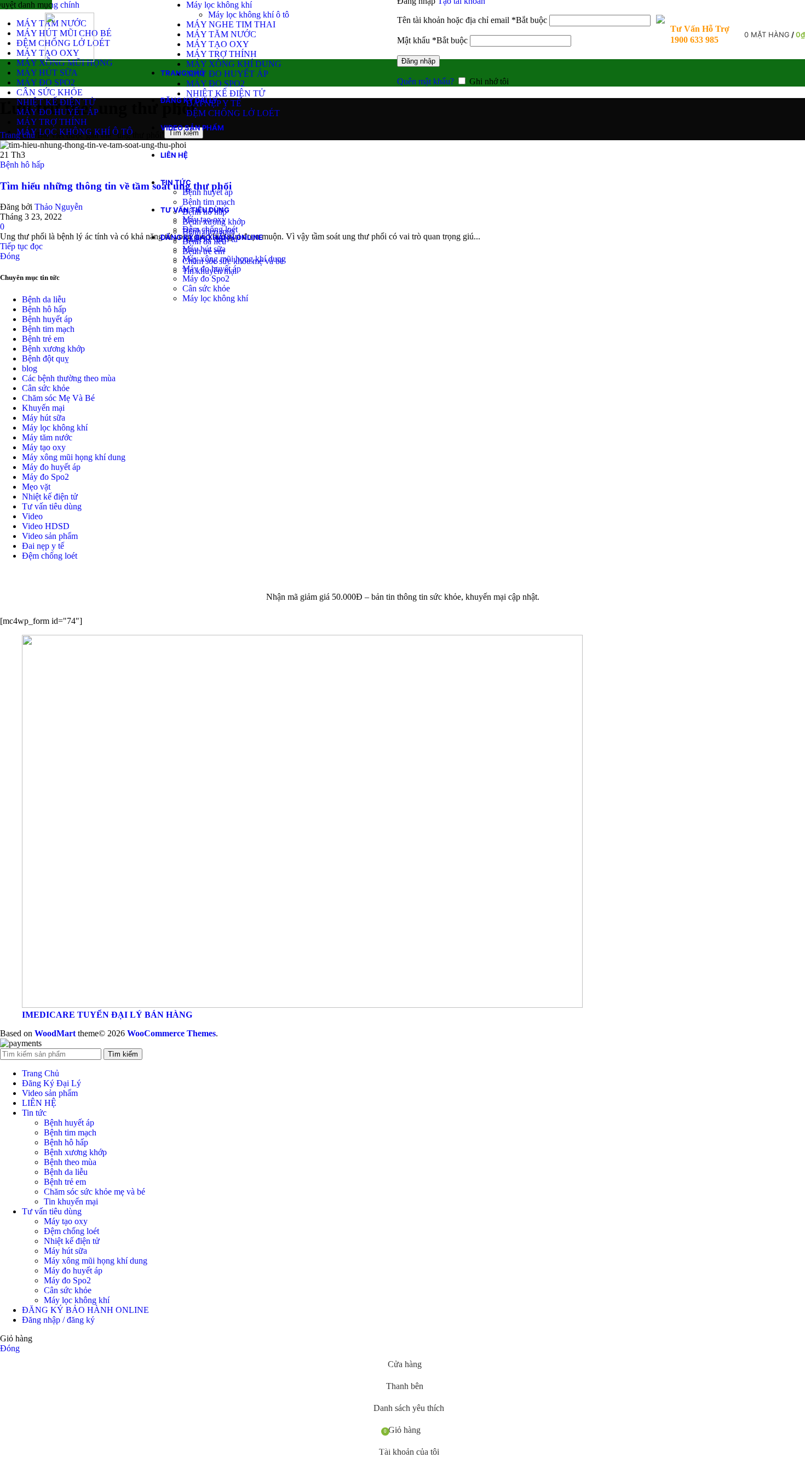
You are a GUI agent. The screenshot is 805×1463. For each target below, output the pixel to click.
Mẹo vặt (36, 486)
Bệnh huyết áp (207, 192)
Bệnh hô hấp (22, 164)
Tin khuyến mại (71, 1201)
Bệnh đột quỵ (45, 358)
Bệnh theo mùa (70, 1162)
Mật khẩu (432, 40)
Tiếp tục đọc (21, 246)
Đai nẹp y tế (43, 545)
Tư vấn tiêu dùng (52, 506)
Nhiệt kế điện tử (50, 496)
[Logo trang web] (69, 59)
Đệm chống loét (210, 229)
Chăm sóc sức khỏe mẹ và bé (94, 1191)
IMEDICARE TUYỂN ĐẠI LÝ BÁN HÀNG (107, 1014)
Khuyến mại (43, 407)
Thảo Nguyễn (58, 206)
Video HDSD (46, 526)
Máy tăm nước (47, 437)
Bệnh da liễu (44, 299)
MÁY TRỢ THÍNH (221, 54)
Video (32, 516)
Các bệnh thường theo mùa (69, 378)
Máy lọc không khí (219, 4)
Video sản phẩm (50, 536)
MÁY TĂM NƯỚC (221, 34)
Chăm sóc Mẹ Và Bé (58, 398)
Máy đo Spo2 (205, 278)
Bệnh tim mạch (208, 201)
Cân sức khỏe (206, 288)
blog (29, 368)
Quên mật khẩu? (425, 81)
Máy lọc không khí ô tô (248, 14)
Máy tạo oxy (204, 219)
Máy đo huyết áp (211, 268)
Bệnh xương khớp (53, 348)
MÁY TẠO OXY (217, 44)
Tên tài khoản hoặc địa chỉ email (472, 20)
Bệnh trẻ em (43, 338)
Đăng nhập (418, 61)
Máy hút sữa (204, 249)
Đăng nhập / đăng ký (58, 1319)
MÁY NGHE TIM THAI (230, 24)
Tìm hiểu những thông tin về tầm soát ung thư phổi (116, 186)
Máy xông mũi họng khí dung (234, 258)
